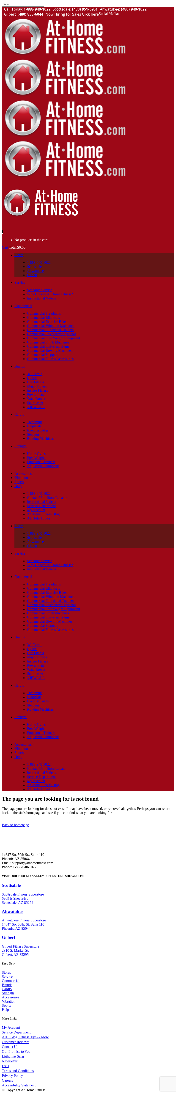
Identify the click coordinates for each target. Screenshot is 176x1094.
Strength (8, 993)
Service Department (16, 1032)
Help (5, 1010)
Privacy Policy (12, 1076)
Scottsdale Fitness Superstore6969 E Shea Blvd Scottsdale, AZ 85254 (23, 898)
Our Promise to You (16, 1051)
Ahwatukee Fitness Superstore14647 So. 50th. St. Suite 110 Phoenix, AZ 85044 (24, 924)
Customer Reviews (15, 1042)
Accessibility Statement (19, 1085)
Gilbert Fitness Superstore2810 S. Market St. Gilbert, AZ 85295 (20, 950)
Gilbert (8, 937)
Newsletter (9, 1061)
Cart (5, 247)
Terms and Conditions (18, 1071)
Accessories (10, 997)
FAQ (5, 1066)
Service (7, 977)
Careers (7, 1080)
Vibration (8, 1001)
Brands (7, 985)
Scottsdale (11, 885)
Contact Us (10, 1047)
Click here (90, 14)
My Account (11, 1027)
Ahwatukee (12, 911)
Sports (6, 1005)
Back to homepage (15, 825)
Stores (6, 972)
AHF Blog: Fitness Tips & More (25, 1037)
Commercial (10, 981)
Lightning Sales (13, 1056)
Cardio (7, 989)
